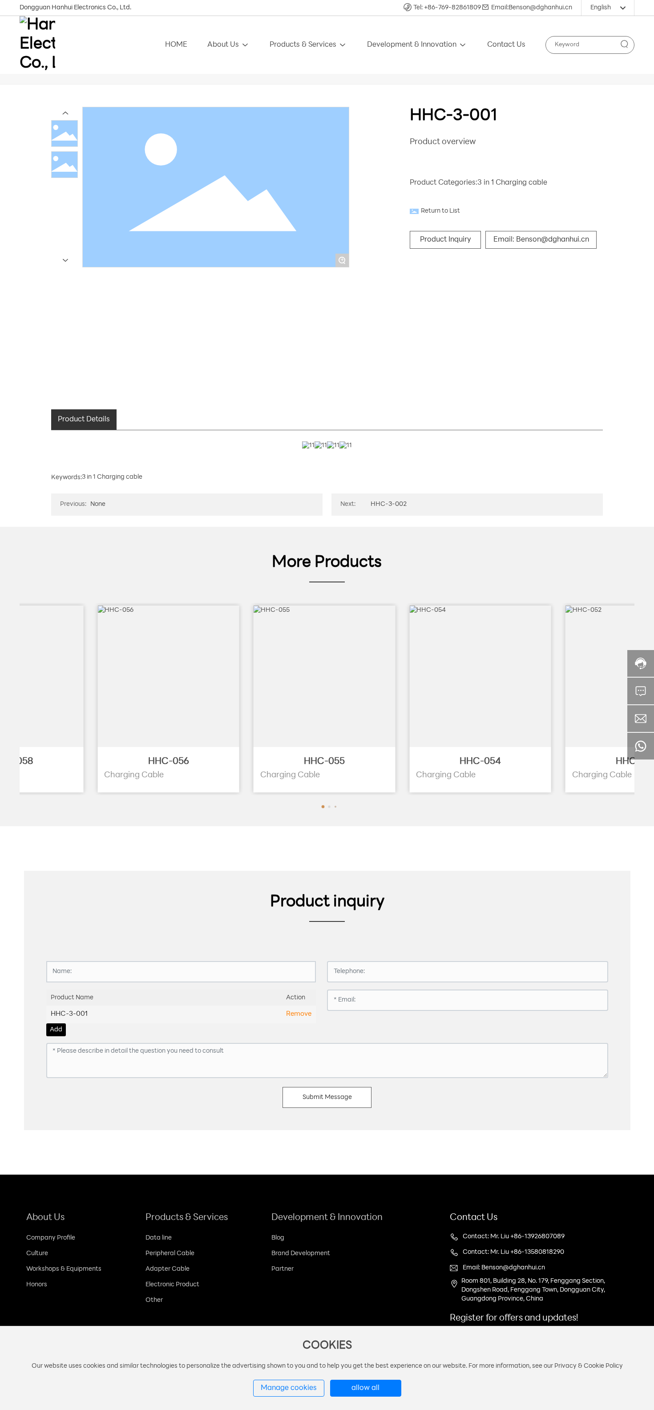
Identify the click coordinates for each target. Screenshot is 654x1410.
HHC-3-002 (389, 504)
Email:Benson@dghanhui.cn (531, 7)
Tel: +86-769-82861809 (447, 7)
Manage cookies (289, 1388)
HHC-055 (404, 761)
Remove (298, 1014)
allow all (365, 1388)
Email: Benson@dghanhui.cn (504, 1268)
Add (56, 1029)
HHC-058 (93, 761)
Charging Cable (59, 776)
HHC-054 (560, 761)
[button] (327, 806)
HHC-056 (249, 761)
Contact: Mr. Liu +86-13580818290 (513, 1252)
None (97, 504)
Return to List (440, 211)
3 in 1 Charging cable (512, 182)
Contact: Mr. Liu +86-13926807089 (514, 1236)
